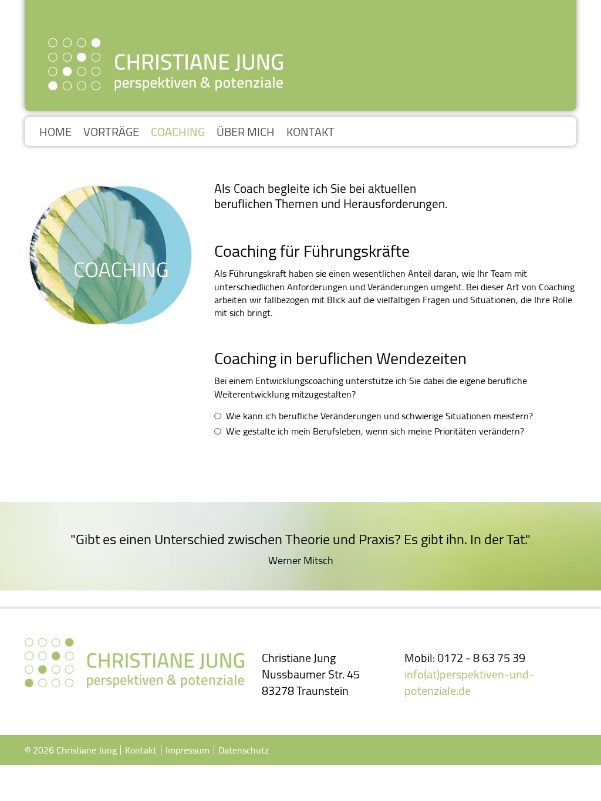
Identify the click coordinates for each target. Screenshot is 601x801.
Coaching (178, 132)
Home (55, 132)
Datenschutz (243, 750)
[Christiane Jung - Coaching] (165, 64)
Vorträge (111, 132)
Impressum (188, 750)
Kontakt (310, 132)
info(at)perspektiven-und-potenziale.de (469, 682)
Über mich (246, 132)
